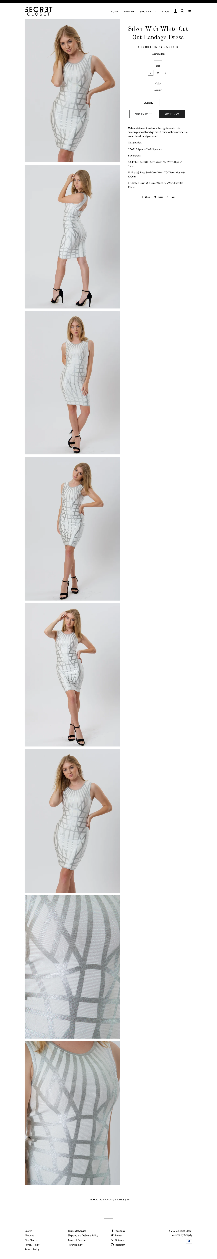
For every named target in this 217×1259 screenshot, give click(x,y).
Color (158, 83)
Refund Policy (32, 1249)
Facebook (119, 1230)
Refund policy (75, 1244)
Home (115, 11)
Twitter (118, 1235)
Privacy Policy (32, 1244)
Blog (166, 11)
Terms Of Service (77, 1230)
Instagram (119, 1244)
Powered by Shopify (181, 1234)
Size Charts (30, 1240)
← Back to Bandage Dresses (108, 1199)
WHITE (158, 90)
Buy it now (172, 114)
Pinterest (119, 1240)
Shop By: (146, 11)
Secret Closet (185, 1230)
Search (28, 1230)
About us (29, 1235)
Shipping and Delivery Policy (83, 1235)
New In (129, 11)
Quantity (148, 102)
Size (158, 65)
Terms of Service (77, 1240)
